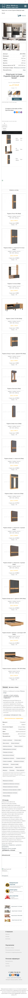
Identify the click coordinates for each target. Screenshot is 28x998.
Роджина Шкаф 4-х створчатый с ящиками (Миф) (14, 563)
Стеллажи (11, 770)
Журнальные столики (8, 767)
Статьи (7, 963)
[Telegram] (19, 112)
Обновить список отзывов (9, 848)
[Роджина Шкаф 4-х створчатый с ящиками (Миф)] (14, 551)
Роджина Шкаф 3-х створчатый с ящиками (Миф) (14, 528)
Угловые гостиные (20, 758)
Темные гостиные (18, 746)
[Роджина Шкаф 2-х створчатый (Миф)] (8, 139)
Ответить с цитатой (15, 845)
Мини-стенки (6, 743)
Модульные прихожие (16, 915)
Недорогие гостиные (19, 761)
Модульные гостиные (19, 67)
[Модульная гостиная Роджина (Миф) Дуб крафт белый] (14, 40)
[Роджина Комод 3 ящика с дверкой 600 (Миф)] (14, 341)
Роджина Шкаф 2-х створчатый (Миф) (14, 458)
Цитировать (5, 846)
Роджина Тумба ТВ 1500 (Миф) (14, 318)
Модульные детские (17, 920)
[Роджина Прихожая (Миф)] (14, 376)
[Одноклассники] (17, 112)
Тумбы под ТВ (18, 767)
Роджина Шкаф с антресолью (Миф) (14, 493)
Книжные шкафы (14, 764)
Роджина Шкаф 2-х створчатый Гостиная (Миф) (14, 248)
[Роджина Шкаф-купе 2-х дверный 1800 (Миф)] (14, 586)
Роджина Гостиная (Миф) (14, 283)
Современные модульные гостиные (11, 783)
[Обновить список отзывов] (9, 800)
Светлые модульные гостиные (10, 792)
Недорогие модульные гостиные (10, 786)
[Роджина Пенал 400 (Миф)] (8, 159)
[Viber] (21, 112)
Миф (24, 70)
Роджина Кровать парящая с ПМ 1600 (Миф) (14, 668)
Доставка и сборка (13, 687)
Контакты (7, 938)
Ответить (5, 845)
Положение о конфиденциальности (13, 952)
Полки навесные (20, 770)
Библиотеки (6, 764)
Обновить (4, 870)
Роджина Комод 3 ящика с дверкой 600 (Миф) (14, 353)
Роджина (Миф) (6, 795)
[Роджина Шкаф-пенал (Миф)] (14, 411)
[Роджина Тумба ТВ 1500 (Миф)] (14, 306)
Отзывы (7, 936)
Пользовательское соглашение (12, 950)
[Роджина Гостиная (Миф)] (8, 149)
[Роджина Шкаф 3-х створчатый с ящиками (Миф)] (14, 516)
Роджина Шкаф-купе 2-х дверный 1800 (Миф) (14, 598)
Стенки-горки (17, 740)
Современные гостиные (8, 758)
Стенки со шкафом (7, 761)
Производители (9, 961)
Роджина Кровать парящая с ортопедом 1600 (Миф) (14, 633)
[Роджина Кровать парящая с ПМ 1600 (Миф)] (14, 656)
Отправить (5, 875)
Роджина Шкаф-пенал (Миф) (14, 423)
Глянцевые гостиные (8, 752)
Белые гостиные (15, 743)
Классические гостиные (8, 755)
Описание (5, 687)
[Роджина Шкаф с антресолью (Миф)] (14, 481)
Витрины (5, 770)
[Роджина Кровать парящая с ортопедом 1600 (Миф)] (14, 621)
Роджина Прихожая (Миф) (14, 388)
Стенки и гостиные (7, 740)
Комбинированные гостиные (9, 749)
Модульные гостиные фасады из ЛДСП (12, 789)
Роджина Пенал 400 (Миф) (14, 213)
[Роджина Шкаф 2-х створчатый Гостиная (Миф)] (14, 236)
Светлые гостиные (7, 746)
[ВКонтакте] (15, 112)
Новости (7, 934)
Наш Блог (7, 965)
